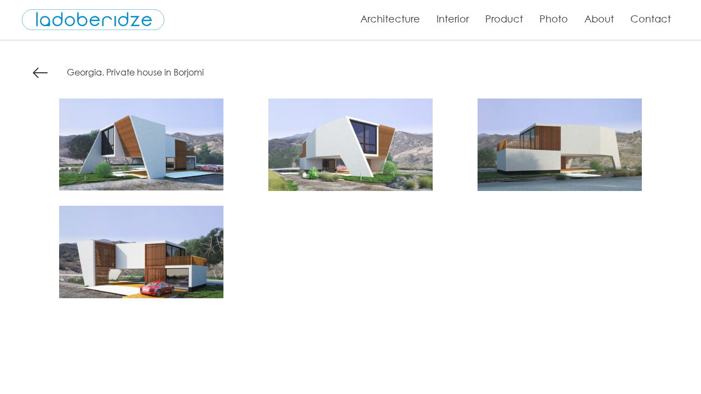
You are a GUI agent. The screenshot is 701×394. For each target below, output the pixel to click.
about (599, 19)
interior (452, 19)
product (504, 19)
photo (553, 19)
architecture (390, 19)
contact (650, 19)
